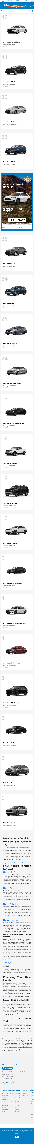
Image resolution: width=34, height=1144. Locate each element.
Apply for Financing (18, 862)
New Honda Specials (8, 862)
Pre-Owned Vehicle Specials (5, 1111)
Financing (18, 1090)
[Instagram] (6, 1082)
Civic (27, 939)
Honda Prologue (10, 920)
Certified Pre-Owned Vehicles (5, 1101)
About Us (24, 1093)
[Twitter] (10, 1082)
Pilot (8, 945)
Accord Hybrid (8, 963)
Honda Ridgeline (10, 904)
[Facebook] (3, 1082)
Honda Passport (10, 888)
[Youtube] (13, 1082)
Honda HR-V (9, 872)
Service (12, 1090)
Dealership (26, 1090)
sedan (14, 1030)
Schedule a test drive (26, 1031)
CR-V (26, 943)
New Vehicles (5, 1093)
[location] (31, 1)
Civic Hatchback (8, 962)
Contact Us (8, 1068)
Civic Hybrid (7, 965)
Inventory (5, 1090)
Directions (25, 1098)
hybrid (21, 1030)
